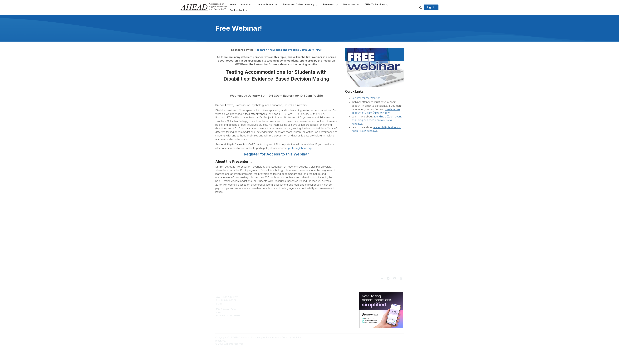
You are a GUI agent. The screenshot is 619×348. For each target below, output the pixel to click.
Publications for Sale (274, 300)
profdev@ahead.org (300, 148)
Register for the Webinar (366, 98)
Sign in (431, 7)
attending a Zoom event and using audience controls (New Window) (377, 120)
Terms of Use (318, 310)
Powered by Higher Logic (390, 337)
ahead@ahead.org (233, 303)
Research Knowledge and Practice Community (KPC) (288, 49)
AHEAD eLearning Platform (278, 297)
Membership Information (276, 303)
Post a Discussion (320, 300)
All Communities (319, 297)
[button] (246, 4)
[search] (416, 7)
